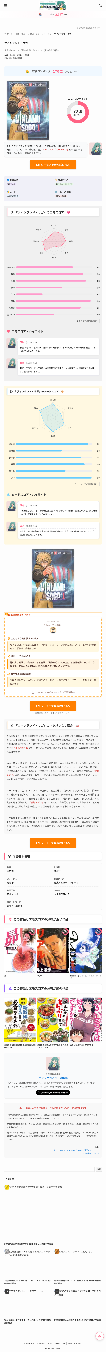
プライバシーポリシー (56, 1343)
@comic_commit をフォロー (54, 1092)
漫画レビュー (21, 33)
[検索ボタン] (100, 5)
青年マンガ (11, 184)
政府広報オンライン (91, 1153)
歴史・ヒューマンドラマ (40, 33)
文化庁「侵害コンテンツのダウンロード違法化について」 (75, 1150)
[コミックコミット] (53, 5)
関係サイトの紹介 (75, 1343)
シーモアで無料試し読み (53, 165)
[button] (100, 1336)
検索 (99, 1169)
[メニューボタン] (5, 5)
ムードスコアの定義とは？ (86, 484)
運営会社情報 (29, 1343)
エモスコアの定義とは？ (87, 321)
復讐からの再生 (61, 196)
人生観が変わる (12, 196)
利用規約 (40, 1343)
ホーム (8, 33)
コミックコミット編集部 (53, 1078)
